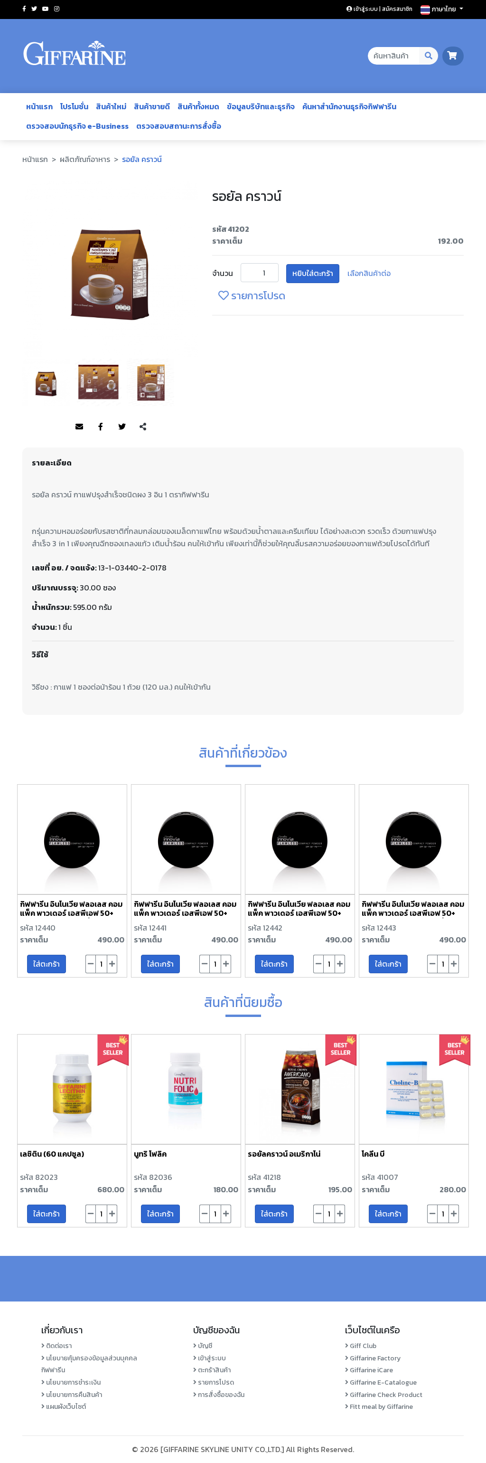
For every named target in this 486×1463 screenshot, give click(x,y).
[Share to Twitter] (122, 427)
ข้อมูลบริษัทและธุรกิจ (261, 106)
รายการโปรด (257, 296)
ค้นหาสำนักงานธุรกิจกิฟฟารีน (349, 106)
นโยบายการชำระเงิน (73, 1382)
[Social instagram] (56, 9)
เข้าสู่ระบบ (211, 1358)
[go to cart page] (453, 55)
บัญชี (204, 1346)
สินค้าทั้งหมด (198, 106)
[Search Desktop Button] (429, 56)
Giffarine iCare (370, 1370)
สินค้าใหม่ (111, 106)
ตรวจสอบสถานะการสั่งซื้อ (178, 126)
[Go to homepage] (74, 56)
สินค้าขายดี (152, 106)
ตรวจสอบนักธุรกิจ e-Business (77, 126)
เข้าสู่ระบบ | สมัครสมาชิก (382, 9)
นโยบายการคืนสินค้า (73, 1395)
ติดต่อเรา (58, 1346)
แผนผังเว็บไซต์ (65, 1407)
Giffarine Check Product (385, 1395)
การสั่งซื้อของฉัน (220, 1395)
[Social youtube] (45, 9)
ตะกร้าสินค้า (213, 1370)
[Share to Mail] (79, 427)
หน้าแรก (39, 106)
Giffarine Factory (374, 1358)
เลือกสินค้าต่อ (369, 273)
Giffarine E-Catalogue (382, 1382)
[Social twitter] (34, 9)
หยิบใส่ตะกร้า (312, 273)
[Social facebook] (24, 9)
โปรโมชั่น (74, 106)
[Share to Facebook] (101, 427)
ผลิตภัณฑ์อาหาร (85, 159)
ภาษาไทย (444, 9)
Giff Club (362, 1346)
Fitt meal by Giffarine (380, 1407)
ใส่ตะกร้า (46, 963)
